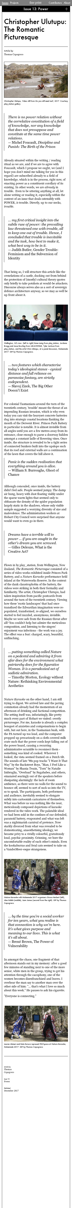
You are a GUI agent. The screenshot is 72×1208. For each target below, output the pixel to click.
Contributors (55, 2)
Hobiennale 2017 (11, 1047)
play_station (9, 103)
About (67, 2)
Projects (14, 2)
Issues (5, 2)
